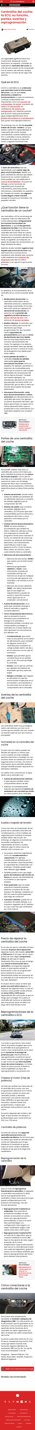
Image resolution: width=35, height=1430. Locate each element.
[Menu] (1, 1)
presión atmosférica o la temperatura (17, 118)
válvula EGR (15, 106)
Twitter (9, 1402)
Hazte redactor (23, 1413)
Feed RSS (30, 1402)
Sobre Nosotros (12, 1409)
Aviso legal (27, 1420)
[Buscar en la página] (33, 2)
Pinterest (13, 1402)
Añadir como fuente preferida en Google (19, 1369)
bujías (18, 104)
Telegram (22, 1402)
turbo (3, 106)
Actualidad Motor (6, 7)
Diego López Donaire (10, 29)
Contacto (19, 1427)
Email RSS (26, 1402)
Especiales (26, 7)
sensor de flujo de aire (13, 318)
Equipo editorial (24, 1409)
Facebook (5, 1402)
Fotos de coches (9, 1416)
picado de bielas (22, 320)
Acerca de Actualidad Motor (13, 1420)
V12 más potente (15, 5)
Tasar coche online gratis (24, 1416)
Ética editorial (12, 1413)
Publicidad (28, 1423)
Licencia (20, 1423)
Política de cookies (9, 1423)
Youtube (17, 1402)
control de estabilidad (10, 182)
